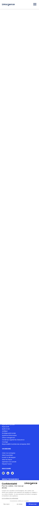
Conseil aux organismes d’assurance (13, 440)
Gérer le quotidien (7, 455)
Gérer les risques (7, 459)
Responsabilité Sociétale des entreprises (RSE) (16, 444)
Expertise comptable (8, 424)
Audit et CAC (6, 429)
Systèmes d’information (9, 435)
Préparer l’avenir (7, 464)
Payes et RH (5, 427)
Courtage (5, 442)
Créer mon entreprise (8, 453)
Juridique (5, 431)
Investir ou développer (9, 457)
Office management (8, 437)
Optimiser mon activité (9, 462)
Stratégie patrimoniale (9, 433)
